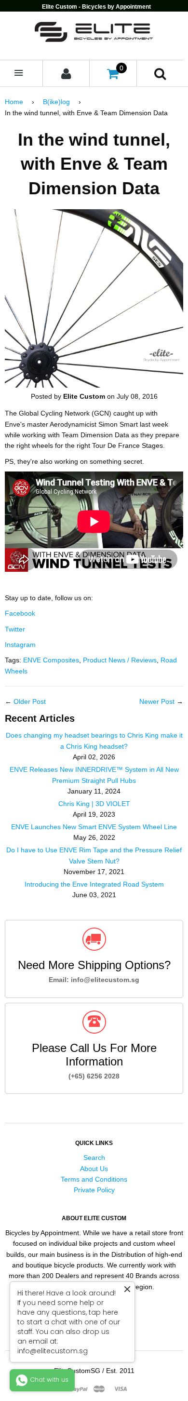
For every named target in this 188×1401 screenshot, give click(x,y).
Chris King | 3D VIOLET (94, 804)
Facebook (20, 613)
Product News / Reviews (120, 660)
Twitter (15, 629)
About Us (94, 1168)
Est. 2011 (120, 1370)
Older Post (29, 701)
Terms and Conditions (94, 1179)
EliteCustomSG (77, 1370)
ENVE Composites (51, 660)
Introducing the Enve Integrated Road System (94, 884)
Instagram (20, 644)
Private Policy (94, 1190)
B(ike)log (56, 102)
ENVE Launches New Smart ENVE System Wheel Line (94, 827)
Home (14, 102)
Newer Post (157, 701)
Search (94, 1157)
